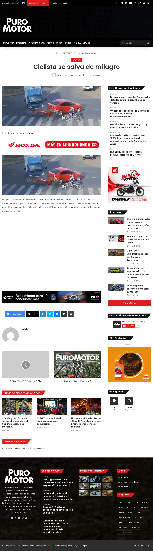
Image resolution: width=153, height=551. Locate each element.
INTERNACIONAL (36, 42)
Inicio (60, 53)
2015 (120, 502)
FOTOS (59, 42)
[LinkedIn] (43, 314)
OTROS (68, 42)
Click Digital (82, 545)
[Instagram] (23, 518)
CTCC (144, 502)
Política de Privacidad (126, 486)
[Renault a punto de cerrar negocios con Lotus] (116, 238)
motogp (122, 522)
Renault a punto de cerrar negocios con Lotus (138, 239)
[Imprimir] (71, 314)
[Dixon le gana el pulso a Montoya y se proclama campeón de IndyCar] (116, 220)
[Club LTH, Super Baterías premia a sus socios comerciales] (52, 406)
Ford (135, 507)
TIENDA (77, 42)
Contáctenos (122, 477)
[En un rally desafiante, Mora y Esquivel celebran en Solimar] (107, 486)
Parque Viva (134, 522)
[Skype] (50, 314)
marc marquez (124, 517)
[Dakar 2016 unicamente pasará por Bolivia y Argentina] (116, 252)
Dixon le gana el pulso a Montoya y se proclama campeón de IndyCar (139, 223)
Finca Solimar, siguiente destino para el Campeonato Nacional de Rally (80, 3)
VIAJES (86, 42)
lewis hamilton (134, 512)
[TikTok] (26, 518)
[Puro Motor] (17, 24)
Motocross (139, 517)
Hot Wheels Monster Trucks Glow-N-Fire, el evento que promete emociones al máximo (86, 422)
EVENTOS (68, 53)
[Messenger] (57, 314)
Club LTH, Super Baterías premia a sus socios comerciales (50, 421)
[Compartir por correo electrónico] (64, 314)
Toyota (121, 532)
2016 (128, 502)
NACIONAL (21, 42)
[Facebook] (12, 518)
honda (121, 512)
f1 (127, 507)
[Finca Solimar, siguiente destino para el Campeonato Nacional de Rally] (107, 493)
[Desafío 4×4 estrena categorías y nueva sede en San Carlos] (107, 478)
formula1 (144, 507)
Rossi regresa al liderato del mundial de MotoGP (138, 288)
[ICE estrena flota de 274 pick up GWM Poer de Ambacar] (95, 486)
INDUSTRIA (8, 42)
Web (59, 75)
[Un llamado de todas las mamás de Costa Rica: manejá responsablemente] (95, 478)
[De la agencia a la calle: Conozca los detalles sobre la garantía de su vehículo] (84, 478)
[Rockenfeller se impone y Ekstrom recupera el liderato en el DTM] (116, 270)
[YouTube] (19, 518)
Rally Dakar (136, 527)
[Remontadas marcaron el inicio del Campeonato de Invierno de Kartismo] (95, 493)
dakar (121, 507)
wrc (129, 532)
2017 (136, 502)
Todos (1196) (129, 303)
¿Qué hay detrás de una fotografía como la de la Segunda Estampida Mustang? (15, 422)
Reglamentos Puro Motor (128, 482)
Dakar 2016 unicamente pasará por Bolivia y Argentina (138, 255)
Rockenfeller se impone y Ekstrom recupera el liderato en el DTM (138, 273)
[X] (15, 518)
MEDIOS (50, 42)
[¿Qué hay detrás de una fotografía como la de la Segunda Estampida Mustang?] (17, 406)
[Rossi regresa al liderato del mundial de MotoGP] (116, 287)
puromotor (123, 527)
